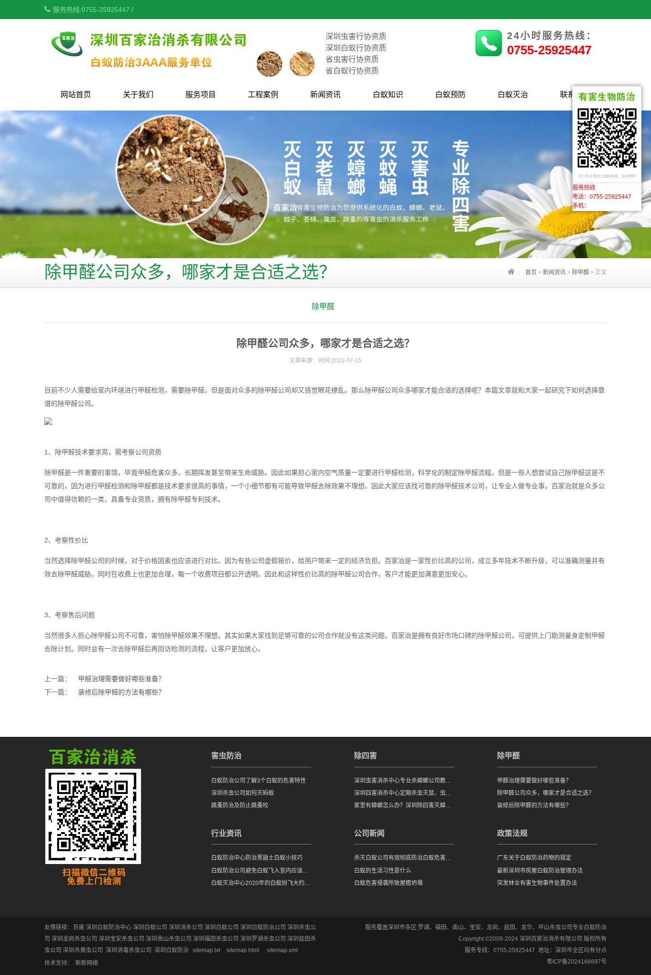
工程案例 (263, 94)
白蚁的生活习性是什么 (382, 870)
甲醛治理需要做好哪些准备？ (121, 679)
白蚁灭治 (513, 94)
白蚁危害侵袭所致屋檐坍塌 (388, 883)
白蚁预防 (450, 94)
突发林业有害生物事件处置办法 (537, 883)
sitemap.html (242, 950)
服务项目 (200, 94)
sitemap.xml (282, 950)
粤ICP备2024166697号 (577, 961)
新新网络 (86, 963)
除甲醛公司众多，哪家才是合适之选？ (545, 793)
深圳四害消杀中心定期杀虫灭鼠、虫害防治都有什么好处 (404, 793)
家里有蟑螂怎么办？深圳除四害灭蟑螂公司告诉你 (404, 805)
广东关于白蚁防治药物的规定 (534, 857)
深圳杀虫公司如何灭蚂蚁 (242, 793)
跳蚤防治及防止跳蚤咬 (239, 805)
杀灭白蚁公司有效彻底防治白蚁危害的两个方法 (404, 857)
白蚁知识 (388, 94)
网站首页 (76, 94)
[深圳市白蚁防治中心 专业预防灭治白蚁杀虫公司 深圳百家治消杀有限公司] (183, 71)
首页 (531, 272)
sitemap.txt (206, 950)
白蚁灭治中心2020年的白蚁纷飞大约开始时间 (261, 883)
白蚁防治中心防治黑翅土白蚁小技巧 (257, 857)
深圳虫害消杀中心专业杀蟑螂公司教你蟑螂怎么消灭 (404, 780)
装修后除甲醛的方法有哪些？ (121, 692)
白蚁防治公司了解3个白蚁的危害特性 (258, 780)
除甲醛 (580, 272)
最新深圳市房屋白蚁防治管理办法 (540, 870)
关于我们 (138, 94)
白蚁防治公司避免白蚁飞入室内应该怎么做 (261, 870)
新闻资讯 (325, 94)
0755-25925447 (549, 50)
